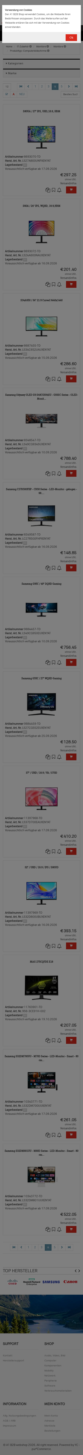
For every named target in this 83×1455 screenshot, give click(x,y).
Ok (71, 37)
